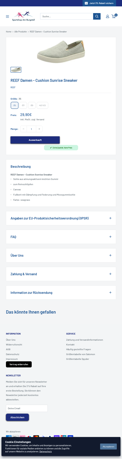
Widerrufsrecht (14, 344)
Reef (13, 87)
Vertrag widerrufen (19, 364)
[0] (113, 16)
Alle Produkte (20, 31)
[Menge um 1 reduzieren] (23, 129)
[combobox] (66, 16)
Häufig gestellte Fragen (78, 349)
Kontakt (70, 344)
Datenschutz (12, 354)
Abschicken (17, 417)
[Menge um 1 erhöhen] (39, 129)
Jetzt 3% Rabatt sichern (101, 3)
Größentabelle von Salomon (80, 354)
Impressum (12, 358)
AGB (8, 349)
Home (8, 31)
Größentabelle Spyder (77, 358)
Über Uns (10, 339)
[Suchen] (97, 16)
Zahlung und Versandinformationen (84, 339)
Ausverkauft (35, 139)
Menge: (14, 128)
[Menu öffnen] (7, 16)
